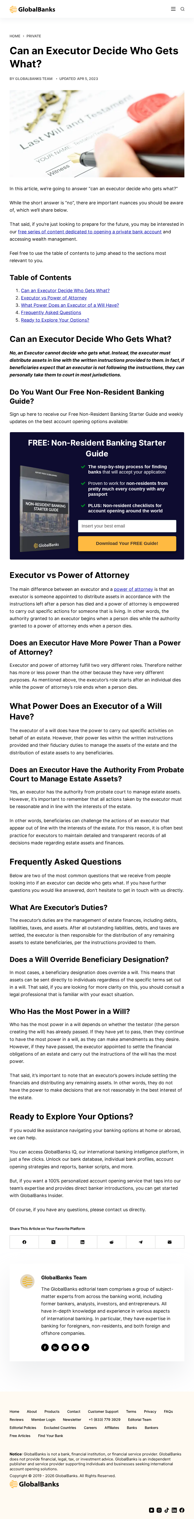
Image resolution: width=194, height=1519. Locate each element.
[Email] (169, 1242)
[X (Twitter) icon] (65, 1347)
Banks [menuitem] (132, 1428)
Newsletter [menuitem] (72, 1420)
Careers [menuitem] (90, 1428)
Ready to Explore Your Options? (55, 320)
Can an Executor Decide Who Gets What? (65, 290)
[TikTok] (166, 1510)
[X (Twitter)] (53, 1242)
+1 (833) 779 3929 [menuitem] (104, 1420)
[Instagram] (159, 1510)
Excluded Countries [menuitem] (60, 1428)
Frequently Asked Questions (51, 312)
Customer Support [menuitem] (103, 1412)
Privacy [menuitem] (150, 1412)
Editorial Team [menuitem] (139, 1420)
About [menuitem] (32, 1412)
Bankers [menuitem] (151, 1428)
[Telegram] (140, 1242)
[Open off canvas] (173, 9)
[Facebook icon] (45, 1347)
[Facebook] (24, 1242)
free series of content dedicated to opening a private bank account (90, 231)
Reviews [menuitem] (17, 1420)
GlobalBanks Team (34, 78)
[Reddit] (111, 1242)
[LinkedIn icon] (55, 1347)
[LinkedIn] (82, 1242)
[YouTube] (151, 1510)
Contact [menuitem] (73, 1412)
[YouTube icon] (85, 1347)
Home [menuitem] (14, 1412)
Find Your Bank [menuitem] (50, 1436)
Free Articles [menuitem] (20, 1436)
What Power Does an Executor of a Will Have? (70, 305)
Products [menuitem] (52, 1412)
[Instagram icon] (75, 1347)
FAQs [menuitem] (168, 1412)
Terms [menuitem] (131, 1412)
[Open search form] (182, 9)
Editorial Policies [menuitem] (23, 1428)
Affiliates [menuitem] (112, 1428)
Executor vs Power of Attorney (54, 297)
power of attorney (133, 589)
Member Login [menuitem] (43, 1420)
